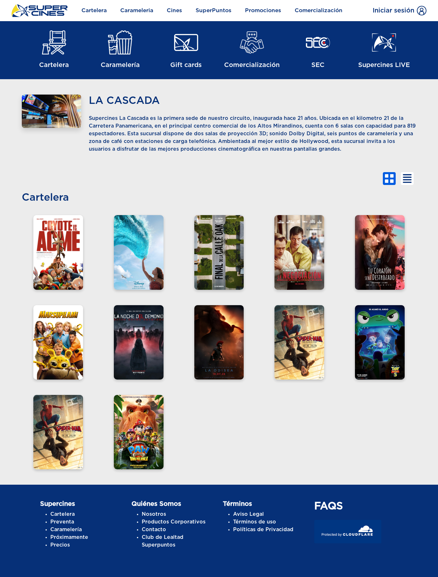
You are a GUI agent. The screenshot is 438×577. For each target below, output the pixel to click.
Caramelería (66, 529)
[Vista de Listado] (407, 178)
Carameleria (136, 10)
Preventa (62, 521)
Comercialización (318, 10)
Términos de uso (254, 521)
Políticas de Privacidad (263, 529)
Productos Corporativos (174, 521)
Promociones (263, 10)
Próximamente (69, 537)
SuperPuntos (214, 10)
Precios (60, 545)
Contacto (154, 529)
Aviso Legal (248, 514)
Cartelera (94, 10)
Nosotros (154, 514)
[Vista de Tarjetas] (389, 178)
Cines (174, 10)
